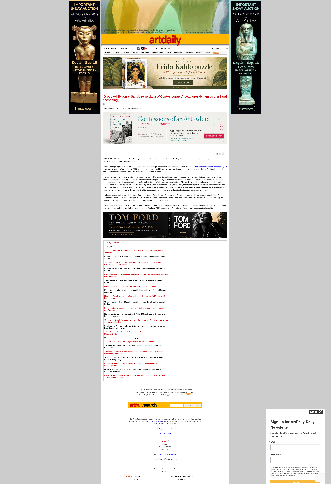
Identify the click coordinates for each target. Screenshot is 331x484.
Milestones (161, 390)
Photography (187, 390)
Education (156, 395)
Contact (207, 53)
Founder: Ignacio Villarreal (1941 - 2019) (165, 447)
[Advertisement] (197, 259)
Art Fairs (192, 392)
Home (107, 53)
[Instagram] (145, 49)
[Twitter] (142, 49)
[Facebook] (138, 49)
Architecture (177, 390)
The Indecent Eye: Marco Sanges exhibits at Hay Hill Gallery (129, 342)
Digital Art (169, 390)
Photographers (157, 53)
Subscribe (178, 53)
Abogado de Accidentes (165, 434)
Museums (145, 53)
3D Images (173, 395)
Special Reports (163, 392)
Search (198, 53)
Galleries (135, 53)
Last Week (117, 53)
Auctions (185, 392)
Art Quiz (150, 395)
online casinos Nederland (154, 421)
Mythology (164, 395)
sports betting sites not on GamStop (165, 429)
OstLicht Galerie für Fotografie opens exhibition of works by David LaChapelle (136, 286)
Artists (126, 53)
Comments (189, 53)
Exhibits (149, 390)
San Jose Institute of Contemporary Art (211, 167)
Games (168, 53)
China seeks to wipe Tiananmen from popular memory (126, 338)
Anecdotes (142, 395)
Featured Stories (176, 392)
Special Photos (152, 392)
